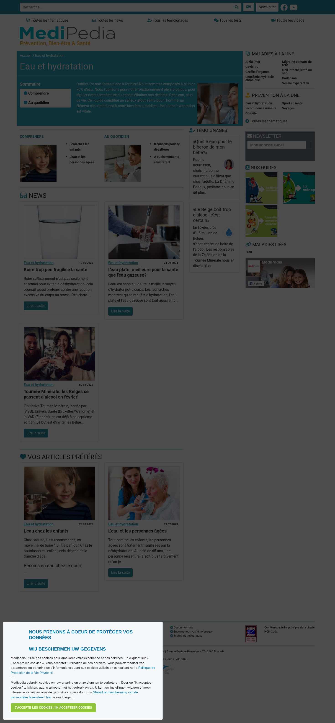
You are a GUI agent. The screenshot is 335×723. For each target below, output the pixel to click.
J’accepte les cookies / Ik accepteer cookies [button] (53, 707)
